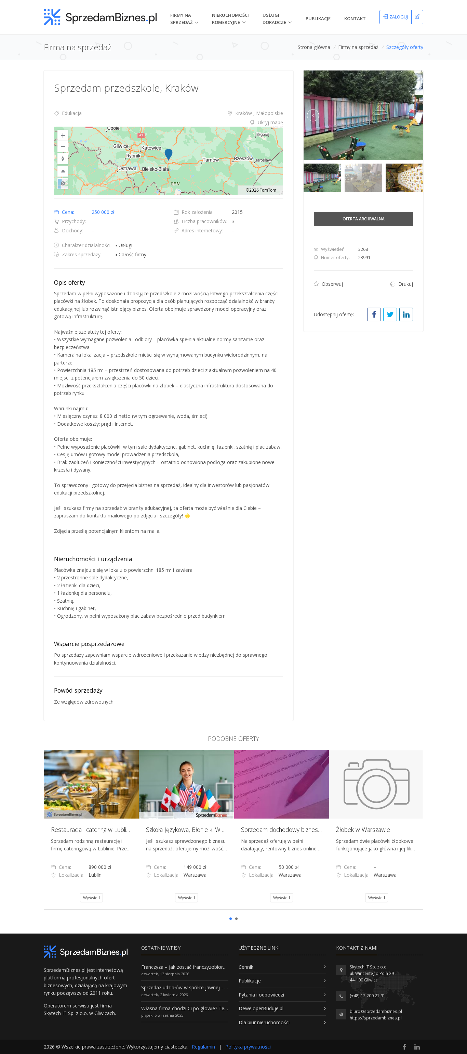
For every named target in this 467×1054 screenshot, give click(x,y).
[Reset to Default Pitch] (62, 171)
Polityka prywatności (248, 1046)
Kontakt (355, 18)
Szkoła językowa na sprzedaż (394, 829)
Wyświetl (111, 898)
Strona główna (314, 47)
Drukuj (405, 284)
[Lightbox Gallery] (363, 115)
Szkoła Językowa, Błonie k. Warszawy (119, 829)
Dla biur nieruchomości (264, 1022)
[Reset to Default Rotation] (62, 158)
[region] (168, 161)
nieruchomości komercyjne (230, 18)
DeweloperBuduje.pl (261, 1008)
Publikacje (318, 18)
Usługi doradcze (274, 18)
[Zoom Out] (62, 146)
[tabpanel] (111, 829)
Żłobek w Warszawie (288, 829)
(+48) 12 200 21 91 (367, 996)
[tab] (168, 122)
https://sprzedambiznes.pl (376, 1018)
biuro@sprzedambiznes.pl (376, 1011)
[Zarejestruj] (417, 17)
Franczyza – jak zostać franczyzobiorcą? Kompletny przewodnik (211, 967)
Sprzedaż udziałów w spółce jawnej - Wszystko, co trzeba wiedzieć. (215, 987)
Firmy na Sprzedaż (181, 18)
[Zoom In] (62, 135)
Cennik (246, 967)
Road (62, 183)
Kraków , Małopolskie (258, 113)
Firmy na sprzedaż (358, 47)
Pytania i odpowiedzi (261, 994)
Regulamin (203, 1046)
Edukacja (71, 113)
